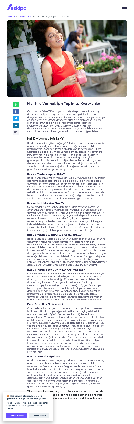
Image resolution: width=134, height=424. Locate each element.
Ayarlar (9, 408)
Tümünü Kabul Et (17, 416)
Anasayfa (11, 16)
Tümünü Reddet (39, 416)
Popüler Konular (24, 16)
